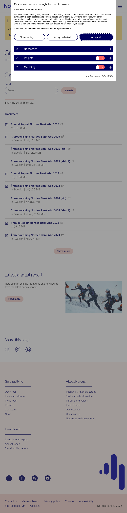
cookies (34, 29)
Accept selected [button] (62, 37)
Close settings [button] (27, 37)
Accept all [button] (96, 37)
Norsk (24, 9)
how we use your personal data (56, 29)
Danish (17, 9)
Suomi (39, 9)
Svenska (31, 9)
